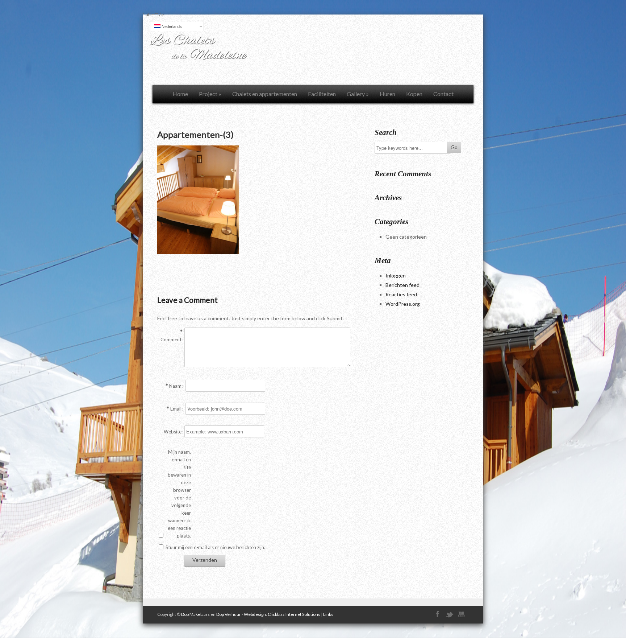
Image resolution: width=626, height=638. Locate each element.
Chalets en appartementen (264, 93)
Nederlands (171, 26)
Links (328, 614)
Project (210, 93)
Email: (176, 409)
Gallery (358, 93)
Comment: (171, 339)
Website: (173, 432)
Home (180, 93)
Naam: (176, 386)
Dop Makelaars (195, 614)
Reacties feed (401, 294)
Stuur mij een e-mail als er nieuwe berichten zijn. (215, 547)
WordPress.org (402, 304)
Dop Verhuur (228, 614)
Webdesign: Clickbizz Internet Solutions (282, 614)
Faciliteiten (322, 93)
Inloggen (395, 275)
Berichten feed (402, 285)
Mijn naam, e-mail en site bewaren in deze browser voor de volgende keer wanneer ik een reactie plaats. (179, 494)
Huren (387, 93)
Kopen (414, 93)
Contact (443, 93)
